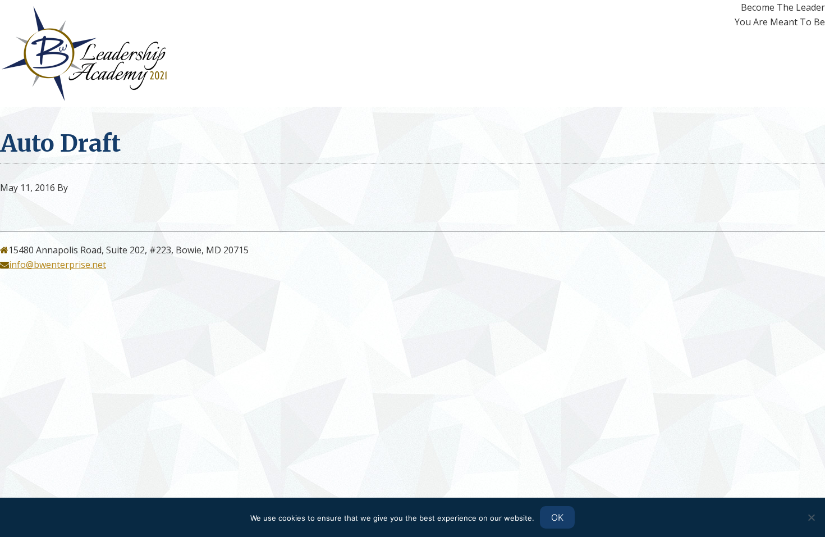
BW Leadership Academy (101, 53)
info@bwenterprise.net (57, 264)
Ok (557, 517)
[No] (811, 517)
